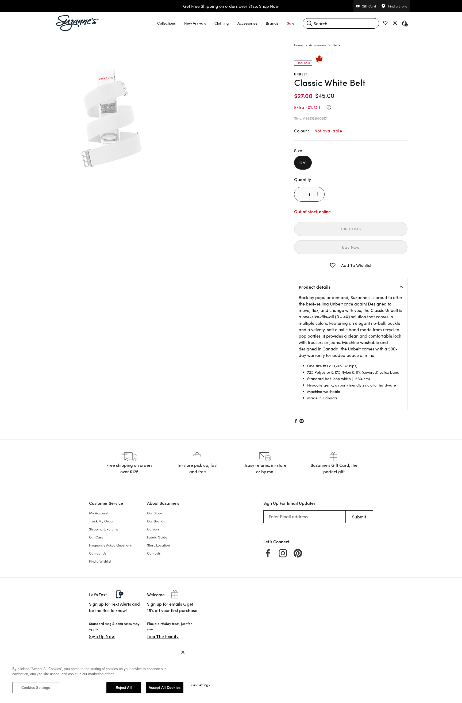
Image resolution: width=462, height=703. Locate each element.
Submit (359, 516)
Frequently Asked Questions (110, 545)
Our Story (154, 513)
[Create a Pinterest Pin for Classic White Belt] (301, 421)
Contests (154, 553)
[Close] (183, 652)
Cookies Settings (35, 688)
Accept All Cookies (164, 688)
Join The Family (163, 636)
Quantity (302, 179)
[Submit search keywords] (309, 23)
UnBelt (300, 74)
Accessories (317, 45)
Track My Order (101, 521)
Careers (153, 529)
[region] (97, 672)
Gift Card (96, 537)
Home (298, 45)
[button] (166, 23)
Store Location (158, 545)
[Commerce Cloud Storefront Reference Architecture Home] (77, 23)
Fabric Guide (157, 537)
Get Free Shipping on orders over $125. (231, 6)
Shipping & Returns (103, 529)
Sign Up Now (102, 636)
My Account (98, 513)
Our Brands (156, 521)
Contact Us (97, 553)
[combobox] (341, 23)
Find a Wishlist (100, 561)
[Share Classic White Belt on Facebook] (295, 421)
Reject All (124, 688)
